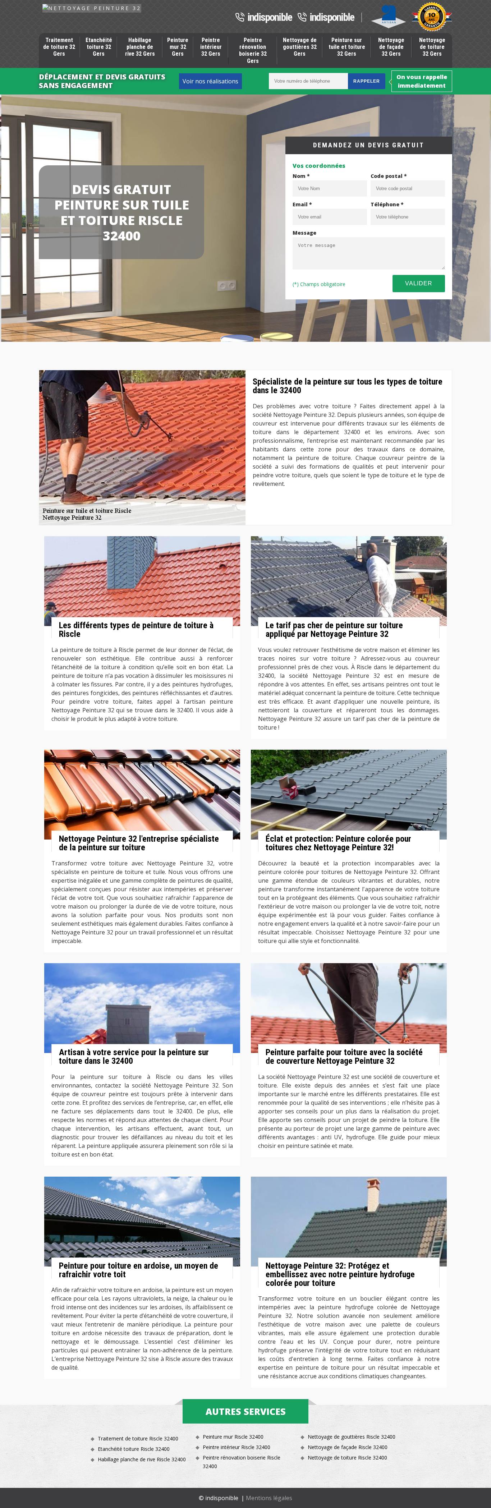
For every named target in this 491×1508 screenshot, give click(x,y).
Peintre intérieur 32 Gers (211, 47)
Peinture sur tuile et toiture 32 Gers (347, 47)
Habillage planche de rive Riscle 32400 (142, 1459)
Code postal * (389, 176)
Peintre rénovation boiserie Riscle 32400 (241, 1462)
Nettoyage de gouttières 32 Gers (300, 47)
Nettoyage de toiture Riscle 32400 (347, 1457)
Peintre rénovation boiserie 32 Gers (253, 50)
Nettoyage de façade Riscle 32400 (347, 1447)
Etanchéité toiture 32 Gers (99, 47)
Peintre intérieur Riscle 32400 (236, 1447)
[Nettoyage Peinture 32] (92, 8)
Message (304, 232)
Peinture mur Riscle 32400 (233, 1436)
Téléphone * (387, 204)
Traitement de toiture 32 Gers (59, 47)
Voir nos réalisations (210, 81)
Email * (302, 204)
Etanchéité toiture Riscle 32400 (134, 1448)
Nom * (301, 176)
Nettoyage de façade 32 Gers (391, 47)
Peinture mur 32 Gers (177, 47)
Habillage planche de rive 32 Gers (140, 47)
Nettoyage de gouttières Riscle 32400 (351, 1436)
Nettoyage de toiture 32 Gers (432, 47)
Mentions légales (269, 1498)
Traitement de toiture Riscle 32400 (138, 1438)
